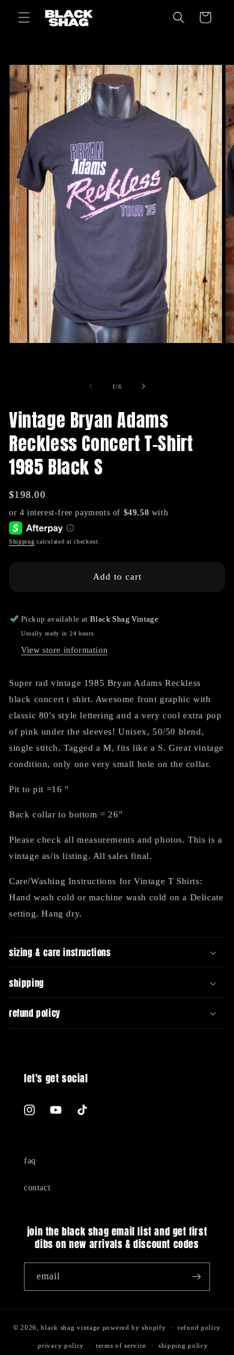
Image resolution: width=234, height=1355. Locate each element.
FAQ (30, 1160)
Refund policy (199, 1327)
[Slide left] (90, 386)
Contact (37, 1187)
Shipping (22, 541)
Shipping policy (183, 1345)
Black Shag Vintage (70, 1327)
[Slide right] (143, 386)
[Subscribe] (196, 1277)
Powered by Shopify (134, 1327)
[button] (24, 17)
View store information (64, 650)
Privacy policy (61, 1345)
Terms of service (121, 1345)
